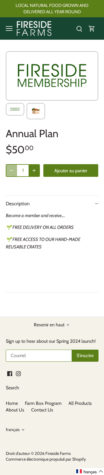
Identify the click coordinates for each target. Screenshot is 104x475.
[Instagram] (18, 373)
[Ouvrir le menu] (9, 28)
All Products (80, 403)
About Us (15, 410)
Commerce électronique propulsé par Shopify (46, 459)
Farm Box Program (43, 403)
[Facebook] (9, 373)
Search (12, 387)
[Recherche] (79, 29)
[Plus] (34, 170)
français (13, 429)
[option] (15, 109)
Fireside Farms (58, 453)
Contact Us (42, 410)
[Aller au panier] (91, 29)
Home (12, 403)
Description (17, 203)
